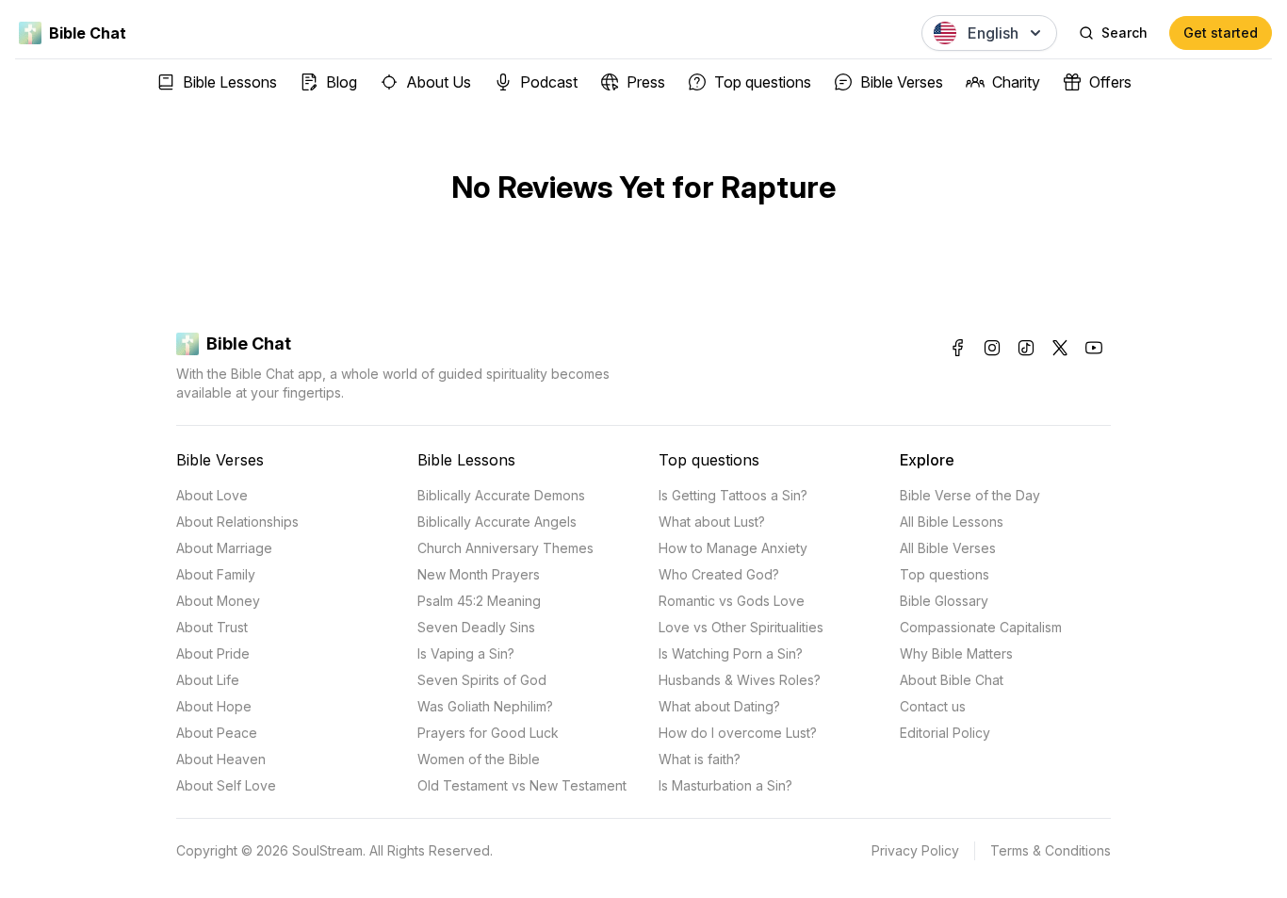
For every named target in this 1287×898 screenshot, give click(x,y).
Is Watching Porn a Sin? (731, 653)
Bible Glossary (944, 601)
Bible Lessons (230, 82)
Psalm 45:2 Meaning (479, 601)
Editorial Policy (945, 733)
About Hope (214, 706)
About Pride (213, 653)
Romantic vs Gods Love (732, 601)
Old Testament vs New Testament (522, 785)
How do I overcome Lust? (738, 733)
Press (646, 82)
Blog (341, 82)
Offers (1110, 82)
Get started (1220, 32)
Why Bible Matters (956, 653)
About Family (215, 574)
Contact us (933, 706)
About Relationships (237, 522)
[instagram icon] (992, 348)
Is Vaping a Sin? (465, 653)
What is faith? (700, 759)
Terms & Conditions (1050, 850)
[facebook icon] (958, 348)
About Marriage (224, 548)
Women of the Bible (478, 759)
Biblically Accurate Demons (501, 495)
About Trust (212, 627)
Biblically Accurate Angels (497, 522)
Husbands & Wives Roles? (740, 680)
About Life (207, 680)
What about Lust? (712, 522)
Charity (1016, 82)
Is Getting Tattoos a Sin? (733, 495)
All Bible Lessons (951, 522)
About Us (438, 82)
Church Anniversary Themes (505, 548)
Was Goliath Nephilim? (485, 706)
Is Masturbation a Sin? (725, 785)
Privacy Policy (915, 850)
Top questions (762, 82)
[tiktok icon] (1026, 348)
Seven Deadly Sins (476, 627)
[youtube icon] (1094, 348)
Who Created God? (719, 574)
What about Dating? (719, 706)
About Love (212, 495)
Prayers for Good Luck (488, 733)
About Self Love (226, 785)
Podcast (549, 82)
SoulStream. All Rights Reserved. (392, 850)
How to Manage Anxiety (733, 548)
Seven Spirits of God (481, 680)
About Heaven (221, 759)
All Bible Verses (948, 548)
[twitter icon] (1060, 348)
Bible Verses (901, 82)
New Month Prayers (478, 574)
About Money (218, 601)
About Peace (216, 733)
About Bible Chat (951, 680)
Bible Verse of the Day (970, 495)
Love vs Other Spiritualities (741, 627)
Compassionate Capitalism (981, 627)
